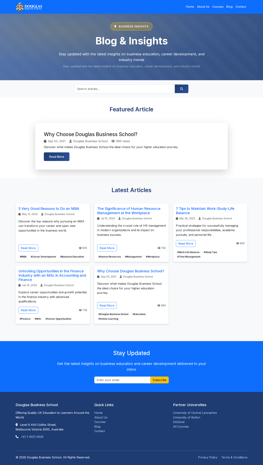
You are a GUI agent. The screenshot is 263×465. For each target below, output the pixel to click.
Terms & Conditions (234, 457)
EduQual (178, 422)
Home (190, 6)
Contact (240, 6)
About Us (203, 6)
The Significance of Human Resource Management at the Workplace (128, 210)
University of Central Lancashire (195, 413)
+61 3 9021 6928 (32, 437)
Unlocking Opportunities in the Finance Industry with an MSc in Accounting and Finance (52, 275)
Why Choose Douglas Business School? (130, 271)
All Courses (181, 426)
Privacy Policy (207, 457)
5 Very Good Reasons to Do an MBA (48, 208)
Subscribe (159, 380)
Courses (217, 6)
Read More (56, 156)
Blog (229, 6)
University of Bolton (186, 417)
